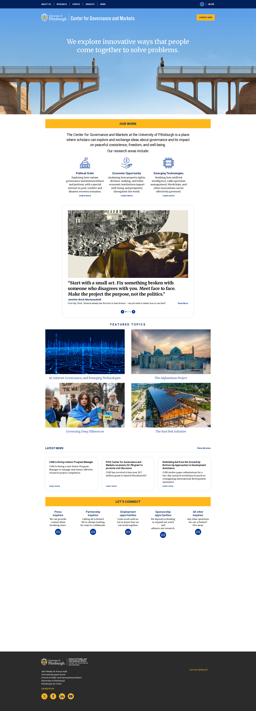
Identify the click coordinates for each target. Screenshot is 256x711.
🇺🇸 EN (211, 4)
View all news (204, 448)
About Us (46, 4)
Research (62, 4)
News (103, 4)
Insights (90, 4)
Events (76, 4)
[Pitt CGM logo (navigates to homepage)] (88, 17)
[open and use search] (202, 4)
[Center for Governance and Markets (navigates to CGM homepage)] (64, 662)
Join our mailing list (198, 669)
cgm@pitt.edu (47, 688)
